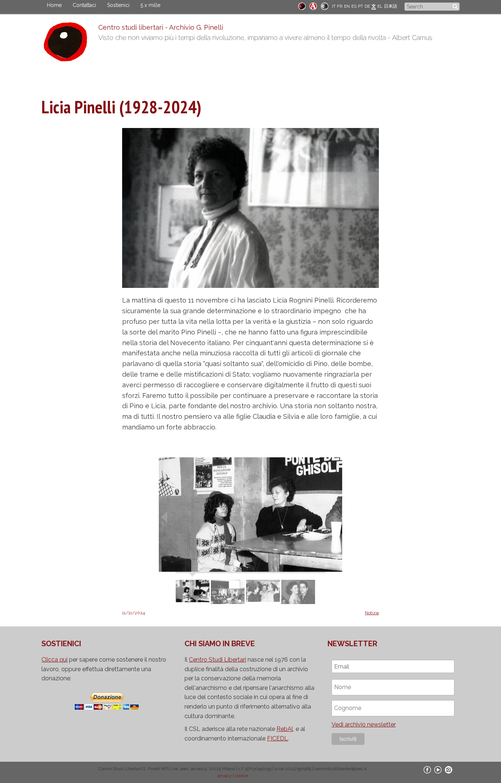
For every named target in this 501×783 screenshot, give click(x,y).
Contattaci (84, 5)
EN (347, 6)
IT (334, 6)
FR (340, 6)
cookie (241, 775)
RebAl (285, 728)
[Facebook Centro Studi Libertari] (427, 769)
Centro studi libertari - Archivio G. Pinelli (160, 27)
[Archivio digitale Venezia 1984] (313, 6)
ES (353, 6)
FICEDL (277, 738)
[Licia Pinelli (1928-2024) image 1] (250, 514)
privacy (224, 775)
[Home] (69, 43)
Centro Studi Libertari (217, 659)
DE (367, 6)
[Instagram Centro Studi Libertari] (448, 769)
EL (380, 6)
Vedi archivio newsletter (364, 724)
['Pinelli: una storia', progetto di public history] (302, 6)
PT (360, 6)
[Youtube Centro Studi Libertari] (438, 769)
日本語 (390, 6)
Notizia (372, 612)
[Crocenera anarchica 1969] (324, 6)
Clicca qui (54, 659)
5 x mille (150, 5)
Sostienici (118, 5)
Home (54, 5)
